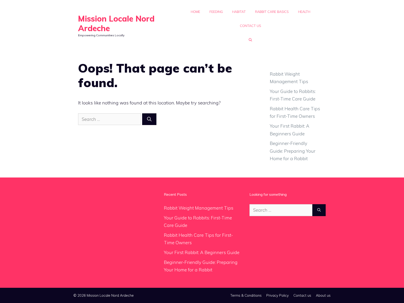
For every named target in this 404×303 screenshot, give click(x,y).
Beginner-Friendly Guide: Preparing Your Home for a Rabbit (292, 150)
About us (323, 295)
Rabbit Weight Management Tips (198, 208)
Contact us (250, 26)
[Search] (149, 119)
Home (195, 12)
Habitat (239, 12)
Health (304, 12)
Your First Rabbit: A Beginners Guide (201, 252)
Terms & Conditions (246, 295)
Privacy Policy (277, 295)
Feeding (216, 12)
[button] (250, 40)
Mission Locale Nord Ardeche (116, 23)
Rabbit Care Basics (272, 12)
